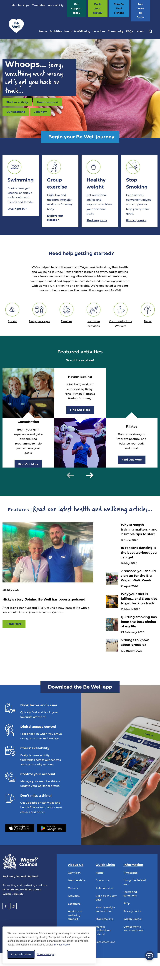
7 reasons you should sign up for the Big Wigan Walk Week (138, 575)
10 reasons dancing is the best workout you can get (139, 552)
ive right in (17, 208)
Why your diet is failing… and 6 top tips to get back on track (139, 598)
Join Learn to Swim (140, 11)
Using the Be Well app (134, 882)
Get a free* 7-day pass (106, 897)
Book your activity (97, 8)
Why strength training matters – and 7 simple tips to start (139, 529)
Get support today (76, 8)
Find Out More (28, 464)
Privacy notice (132, 911)
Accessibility (56, 5)
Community (115, 31)
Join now (40, 111)
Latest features (105, 941)
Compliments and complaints (133, 928)
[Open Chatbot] (149, 955)
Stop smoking (104, 918)
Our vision (74, 872)
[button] (70, 475)
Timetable (38, 5)
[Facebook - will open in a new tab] (5, 906)
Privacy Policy (62, 944)
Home (43, 31)
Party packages (39, 321)
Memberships (20, 5)
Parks (148, 321)
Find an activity (17, 102)
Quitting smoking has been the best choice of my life (139, 621)
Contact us (103, 880)
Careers (73, 888)
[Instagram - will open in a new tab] (13, 906)
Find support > (136, 220)
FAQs (129, 31)
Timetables (130, 872)
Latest (139, 31)
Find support (97, 220)
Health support (47, 102)
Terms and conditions (130, 893)
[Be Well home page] (15, 32)
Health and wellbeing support (75, 915)
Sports (12, 321)
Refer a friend (104, 888)
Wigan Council (132, 918)
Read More (14, 623)
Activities (56, 31)
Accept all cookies (21, 954)
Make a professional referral (103, 930)
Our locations (15, 111)
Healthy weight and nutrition (105, 909)
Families (66, 321)
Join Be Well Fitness (119, 8)
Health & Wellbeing (77, 31)
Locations (99, 31)
